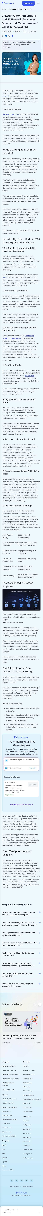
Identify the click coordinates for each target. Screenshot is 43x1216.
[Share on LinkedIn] (6, 36)
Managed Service (28, 1095)
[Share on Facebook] (12, 36)
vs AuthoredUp (27, 1150)
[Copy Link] (2, 36)
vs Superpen (27, 1145)
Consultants (27, 1107)
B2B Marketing (27, 1091)
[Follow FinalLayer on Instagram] (26, 1180)
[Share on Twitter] (9, 36)
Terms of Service (28, 1186)
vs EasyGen (27, 1137)
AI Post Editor (6, 1124)
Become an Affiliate (8, 1170)
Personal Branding (29, 1074)
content (6, 96)
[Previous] (35, 1004)
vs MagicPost (27, 1154)
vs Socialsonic (28, 1158)
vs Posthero (26, 1133)
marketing (29, 336)
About (3, 1145)
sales (5, 338)
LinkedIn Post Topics (8, 1103)
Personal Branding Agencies (32, 1099)
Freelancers (26, 1103)
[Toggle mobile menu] (38, 3)
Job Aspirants (27, 1079)
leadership (16, 338)
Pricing (4, 1166)
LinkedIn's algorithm (11, 114)
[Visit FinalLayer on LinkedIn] (11, 1180)
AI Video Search (7, 1128)
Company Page (28, 1111)
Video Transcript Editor (9, 1136)
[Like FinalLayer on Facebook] (31, 1180)
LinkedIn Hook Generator (9, 1107)
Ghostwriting (27, 1083)
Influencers (26, 1087)
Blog (9, 9)
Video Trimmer (6, 1132)
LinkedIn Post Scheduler (9, 1119)
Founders (26, 1066)
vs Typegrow (27, 1125)
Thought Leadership (29, 1070)
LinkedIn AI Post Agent (8, 1066)
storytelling (29, 375)
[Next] (39, 1004)
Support (4, 1162)
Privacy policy (14, 1186)
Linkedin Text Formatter (9, 1070)
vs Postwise (26, 1129)
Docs (3, 1153)
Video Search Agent (8, 1090)
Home (4, 9)
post (4, 277)
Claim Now (33, 768)
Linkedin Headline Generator (10, 1079)
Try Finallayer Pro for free (20, 804)
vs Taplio (26, 1121)
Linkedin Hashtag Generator (10, 1074)
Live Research (6, 1111)
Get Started (28, 3)
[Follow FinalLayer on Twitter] (16, 1180)
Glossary (4, 1158)
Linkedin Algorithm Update (21, 9)
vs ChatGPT (27, 1141)
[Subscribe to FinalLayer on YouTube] (21, 1180)
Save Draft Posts (7, 1115)
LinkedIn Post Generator (9, 1099)
